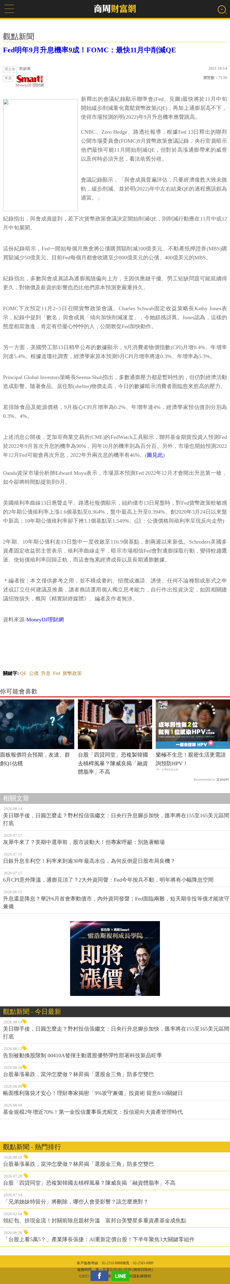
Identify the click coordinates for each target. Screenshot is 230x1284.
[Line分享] (121, 1276)
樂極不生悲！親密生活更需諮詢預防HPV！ (191, 759)
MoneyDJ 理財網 (30, 85)
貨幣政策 (72, 673)
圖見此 (155, 455)
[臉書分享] (100, 1276)
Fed (56, 673)
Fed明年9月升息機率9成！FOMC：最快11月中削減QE (89, 50)
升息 (46, 673)
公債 (34, 673)
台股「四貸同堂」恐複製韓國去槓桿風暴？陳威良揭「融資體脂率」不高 (113, 763)
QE (23, 673)
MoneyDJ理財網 (45, 620)
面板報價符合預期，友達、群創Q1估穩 (35, 759)
